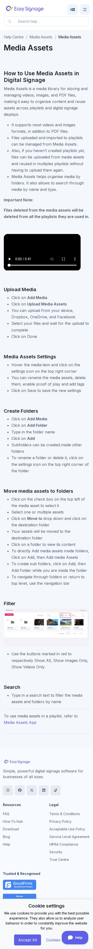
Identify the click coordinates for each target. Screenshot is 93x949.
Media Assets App (20, 722)
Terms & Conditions (64, 814)
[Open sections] (85, 9)
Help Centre (14, 37)
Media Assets (40, 37)
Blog (6, 837)
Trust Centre (59, 860)
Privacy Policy (60, 821)
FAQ (6, 814)
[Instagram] (8, 790)
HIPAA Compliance (63, 844)
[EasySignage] (17, 761)
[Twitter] (32, 790)
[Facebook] (20, 790)
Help (6, 844)
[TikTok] (56, 790)
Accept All (27, 940)
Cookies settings (60, 940)
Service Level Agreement (69, 837)
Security (55, 852)
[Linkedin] (44, 790)
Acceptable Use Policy (67, 829)
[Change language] (72, 9)
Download (11, 829)
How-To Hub (13, 821)
